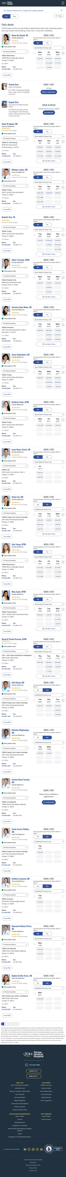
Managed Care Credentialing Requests (20, 1137)
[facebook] (37, 1149)
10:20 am (40, 525)
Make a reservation (48, 92)
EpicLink (19, 1119)
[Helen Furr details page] (6, 500)
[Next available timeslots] (63, 53)
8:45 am (48, 59)
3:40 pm (40, 529)
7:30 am (48, 147)
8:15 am (40, 568)
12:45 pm (49, 667)
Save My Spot (48, 113)
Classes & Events (46, 1088)
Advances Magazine (20, 1100)
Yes (47, 43)
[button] (15, 51)
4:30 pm (40, 59)
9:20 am (57, 706)
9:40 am (57, 382)
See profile (7, 75)
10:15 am (49, 63)
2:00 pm (40, 330)
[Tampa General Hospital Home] (7, 3)
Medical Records (46, 1097)
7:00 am (40, 852)
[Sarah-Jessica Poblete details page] (6, 834)
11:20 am (40, 425)
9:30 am (40, 151)
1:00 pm (40, 240)
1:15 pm (48, 671)
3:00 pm (40, 283)
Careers (20, 1134)
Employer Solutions (19, 1106)
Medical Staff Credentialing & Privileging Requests (19, 1129)
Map (14, 16)
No (38, 43)
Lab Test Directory (46, 1094)
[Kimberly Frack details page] (6, 406)
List (6, 16)
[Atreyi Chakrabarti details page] (6, 358)
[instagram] (33, 1149)
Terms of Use (33, 1170)
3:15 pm (57, 63)
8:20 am (48, 425)
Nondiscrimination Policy (20, 1110)
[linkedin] (41, 1149)
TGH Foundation (19, 1094)
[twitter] (29, 1149)
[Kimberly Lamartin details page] (6, 882)
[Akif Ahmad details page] (6, 686)
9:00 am (40, 147)
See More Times (50, 161)
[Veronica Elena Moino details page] (6, 311)
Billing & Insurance (46, 1085)
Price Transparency (46, 1100)
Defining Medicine (20, 1122)
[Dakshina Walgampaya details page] (6, 735)
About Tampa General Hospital (20, 1085)
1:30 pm (48, 245)
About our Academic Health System (20, 1091)
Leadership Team (20, 1088)
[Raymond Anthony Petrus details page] (6, 931)
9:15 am (57, 619)
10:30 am (40, 202)
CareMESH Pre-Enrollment (19, 1125)
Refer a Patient (20, 1116)
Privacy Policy (33, 1168)
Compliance (33, 1162)
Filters (60, 16)
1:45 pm (48, 67)
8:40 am (57, 520)
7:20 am (40, 954)
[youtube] (25, 1149)
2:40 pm (48, 706)
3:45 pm (48, 292)
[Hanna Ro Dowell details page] (6, 39)
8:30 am (48, 335)
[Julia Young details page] (6, 548)
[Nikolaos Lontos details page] (6, 173)
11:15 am (40, 156)
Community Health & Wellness (20, 1103)
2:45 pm (40, 753)
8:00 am (48, 330)
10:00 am (40, 193)
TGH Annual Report (19, 1097)
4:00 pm (57, 529)
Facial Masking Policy (46, 1091)
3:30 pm (48, 287)
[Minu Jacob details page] (6, 595)
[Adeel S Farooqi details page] (6, 263)
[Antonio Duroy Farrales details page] (6, 784)
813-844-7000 (34, 1065)
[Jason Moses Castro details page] (6, 453)
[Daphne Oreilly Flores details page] (6, 979)
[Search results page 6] (18, 1023)
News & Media (46, 1116)
